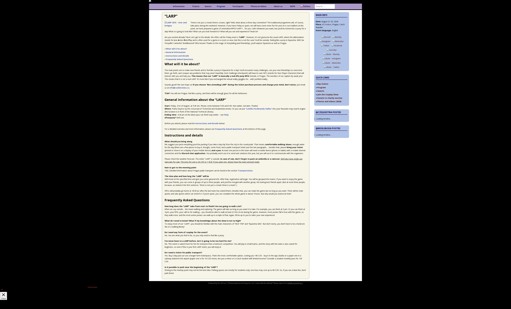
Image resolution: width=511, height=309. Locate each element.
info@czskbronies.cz (179, 87)
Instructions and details (177, 56)
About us (278, 6)
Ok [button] (2, 290)
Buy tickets (322, 84)
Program (221, 6)
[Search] (325, 6)
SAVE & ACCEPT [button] (7, 307)
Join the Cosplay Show (327, 94)
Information (179, 6)
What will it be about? (176, 48)
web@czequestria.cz (295, 283)
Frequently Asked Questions (179, 59)
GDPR (292, 6)
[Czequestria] (155, 1)
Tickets (195, 6)
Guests (208, 6)
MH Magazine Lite (247, 283)
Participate (238, 6)
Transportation (245, 170)
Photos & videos (258, 6)
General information (176, 52)
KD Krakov (326, 24)
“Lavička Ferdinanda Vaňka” (259, 108)
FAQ (226, 114)
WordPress (222, 283)
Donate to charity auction (329, 98)
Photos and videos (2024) (329, 101)
